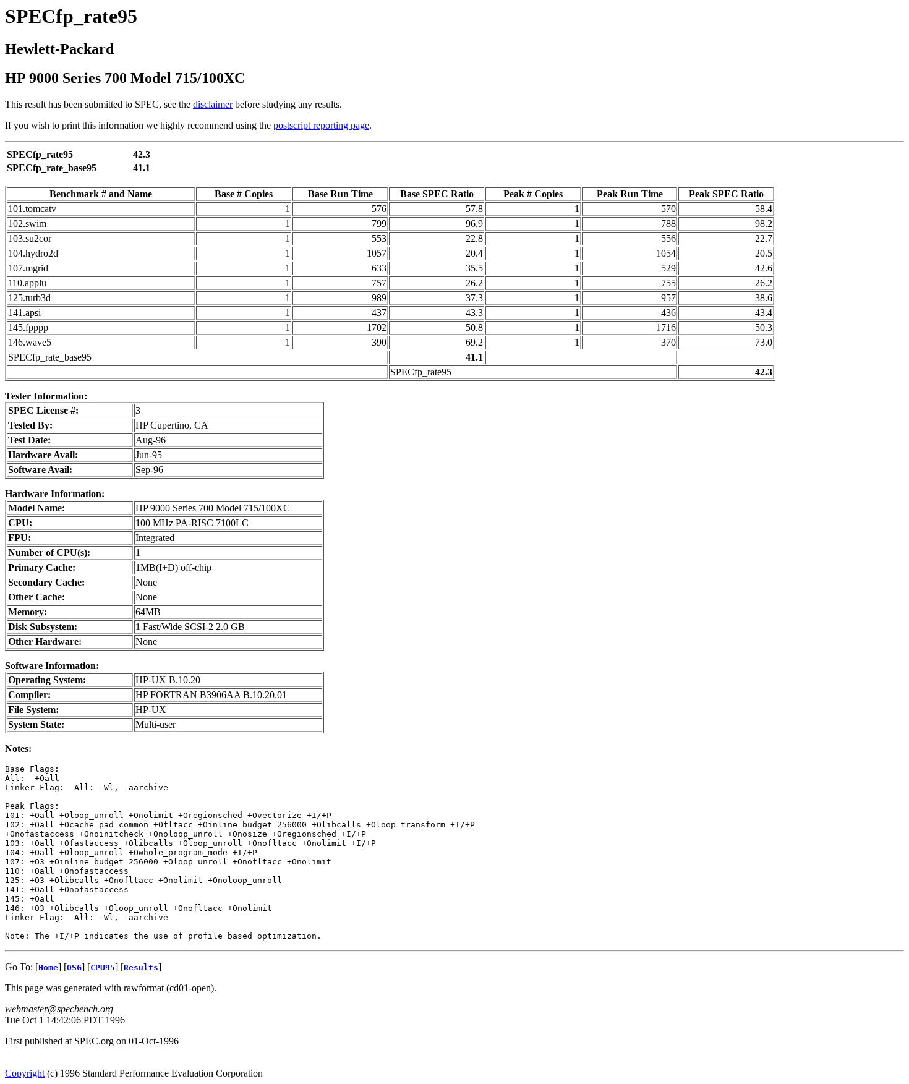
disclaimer (213, 104)
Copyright (25, 1073)
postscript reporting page (321, 125)
